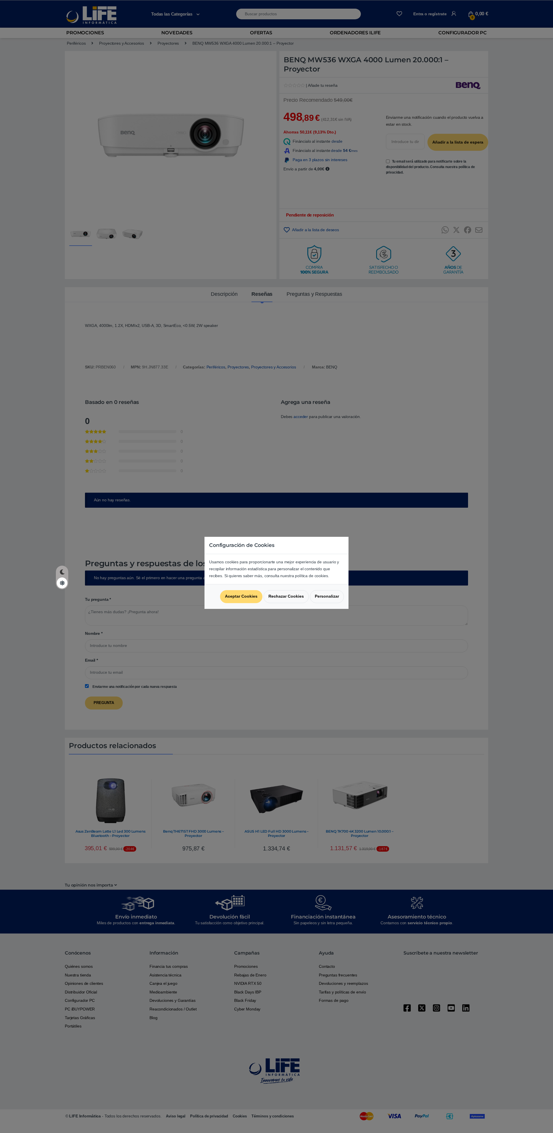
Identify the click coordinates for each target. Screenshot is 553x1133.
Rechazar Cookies (286, 596)
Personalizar (327, 596)
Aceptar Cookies (241, 596)
